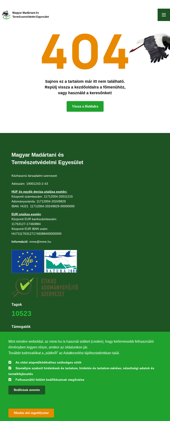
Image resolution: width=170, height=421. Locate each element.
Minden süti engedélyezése (31, 413)
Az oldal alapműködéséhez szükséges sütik (48, 362)
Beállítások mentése (27, 390)
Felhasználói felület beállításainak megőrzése (49, 379)
